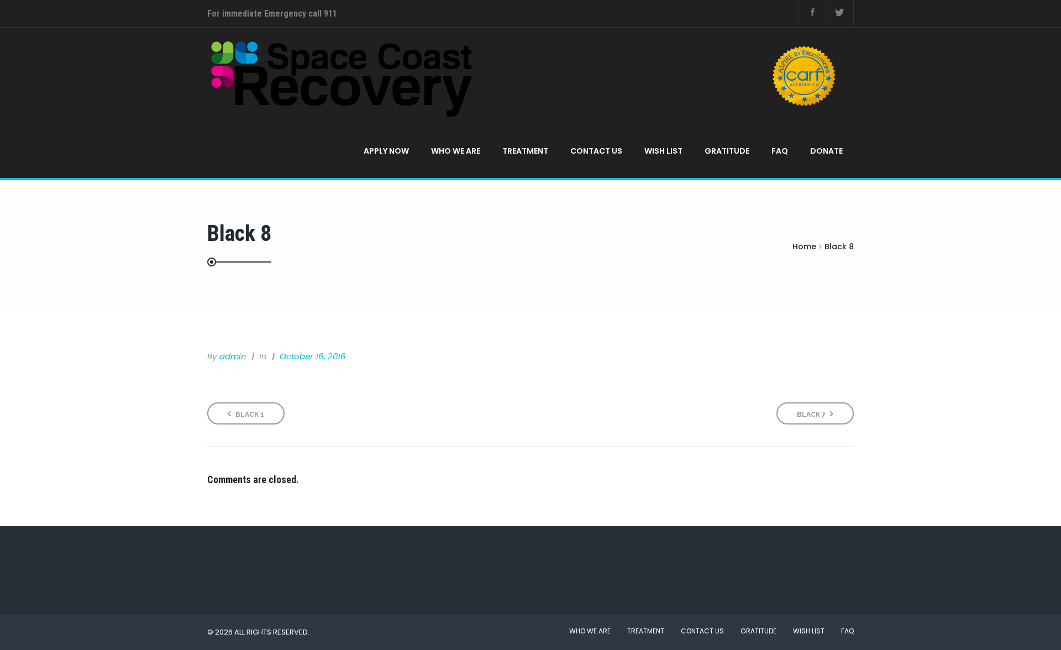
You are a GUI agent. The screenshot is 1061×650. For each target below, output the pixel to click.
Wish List (663, 150)
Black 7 (812, 414)
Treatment (525, 150)
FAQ (779, 150)
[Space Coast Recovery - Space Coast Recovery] (526, 76)
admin (232, 356)
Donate (826, 150)
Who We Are (455, 150)
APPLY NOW (386, 150)
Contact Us (596, 150)
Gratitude (727, 150)
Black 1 (249, 414)
